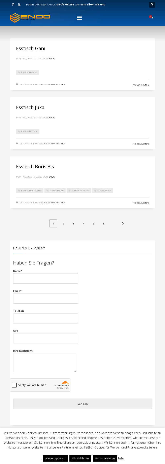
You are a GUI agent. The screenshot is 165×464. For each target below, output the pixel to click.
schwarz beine (80, 190)
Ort (15, 331)
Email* (17, 291)
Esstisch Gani (30, 48)
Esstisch (60, 84)
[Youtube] (19, 5)
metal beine (57, 190)
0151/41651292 (65, 4)
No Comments (141, 85)
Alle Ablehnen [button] (80, 458)
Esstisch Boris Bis (35, 166)
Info (121, 458)
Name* (17, 271)
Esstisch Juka (30, 107)
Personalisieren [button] (105, 458)
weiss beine (104, 190)
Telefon (18, 311)
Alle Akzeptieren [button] (55, 458)
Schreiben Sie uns (92, 4)
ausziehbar (48, 84)
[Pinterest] (13, 5)
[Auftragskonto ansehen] (152, 17)
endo (51, 58)
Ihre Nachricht (23, 350)
